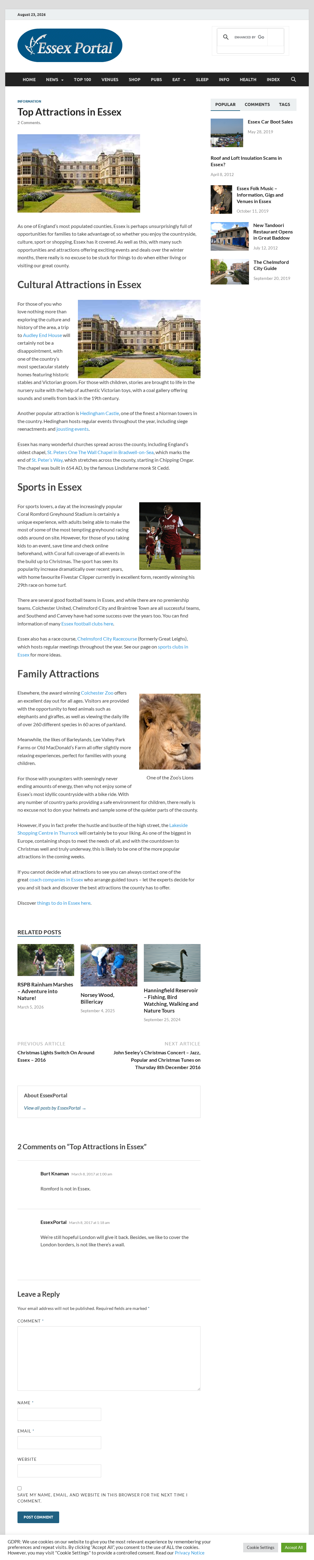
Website (27, 1459)
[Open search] (293, 80)
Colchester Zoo (97, 693)
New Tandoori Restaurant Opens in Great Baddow (273, 231)
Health (248, 79)
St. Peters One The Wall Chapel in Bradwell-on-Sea (100, 452)
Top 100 (82, 79)
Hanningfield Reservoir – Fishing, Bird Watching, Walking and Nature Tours (171, 1000)
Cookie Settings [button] (260, 1547)
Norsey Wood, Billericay (97, 998)
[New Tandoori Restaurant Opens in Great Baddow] (230, 226)
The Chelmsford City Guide (271, 265)
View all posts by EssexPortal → (55, 1108)
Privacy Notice (190, 1552)
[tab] (225, 105)
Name (25, 1402)
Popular (225, 104)
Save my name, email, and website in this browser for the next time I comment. (102, 1497)
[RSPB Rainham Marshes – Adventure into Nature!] (45, 962)
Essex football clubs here (87, 623)
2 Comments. (29, 122)
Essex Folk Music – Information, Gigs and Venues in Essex (260, 194)
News (52, 79)
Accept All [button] (294, 1547)
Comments (257, 104)
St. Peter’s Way (47, 460)
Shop (134, 79)
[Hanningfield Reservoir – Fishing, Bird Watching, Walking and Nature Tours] (172, 965)
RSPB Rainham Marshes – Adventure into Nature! (45, 991)
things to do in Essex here (63, 903)
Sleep (202, 79)
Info (224, 79)
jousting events (72, 429)
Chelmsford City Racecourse (107, 638)
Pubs (156, 79)
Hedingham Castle (99, 413)
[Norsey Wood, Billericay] (109, 967)
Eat (176, 79)
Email (25, 1431)
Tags (284, 104)
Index (273, 79)
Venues (109, 79)
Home (29, 79)
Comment (30, 1321)
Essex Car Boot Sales (270, 121)
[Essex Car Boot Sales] (227, 122)
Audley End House (42, 335)
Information (29, 101)
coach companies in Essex (56, 879)
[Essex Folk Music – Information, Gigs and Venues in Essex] (221, 189)
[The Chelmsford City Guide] (230, 262)
